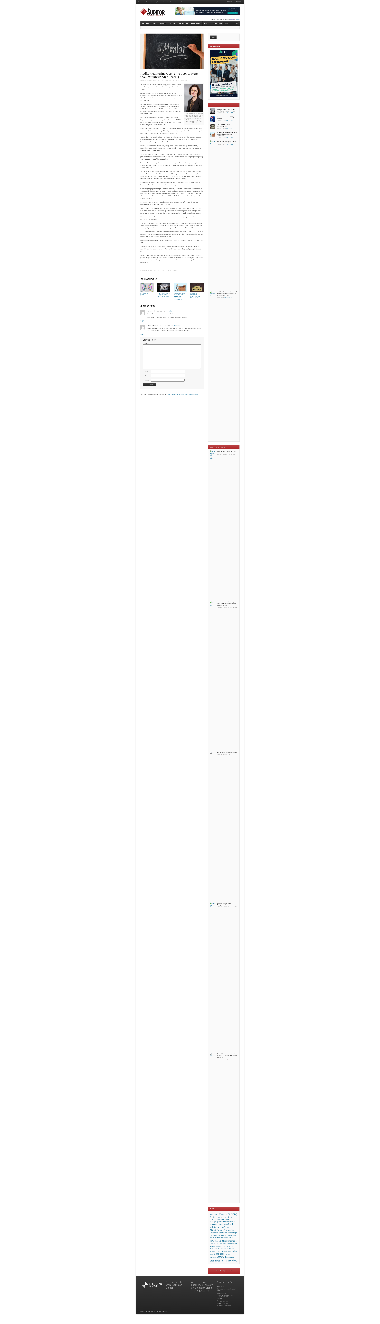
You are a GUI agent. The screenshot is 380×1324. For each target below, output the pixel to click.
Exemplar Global (223, 1224)
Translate (237, 19)
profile (224, 1251)
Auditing (163, 23)
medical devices (228, 1246)
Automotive (183, 23)
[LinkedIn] (223, 1282)
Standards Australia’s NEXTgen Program (226, 117)
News (154, 23)
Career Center (218, 23)
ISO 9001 (172, 23)
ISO (212, 1241)
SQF (219, 1257)
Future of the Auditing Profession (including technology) (223, 1231)
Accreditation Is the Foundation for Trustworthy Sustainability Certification (179, 296)
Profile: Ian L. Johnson (144, 293)
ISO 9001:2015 (229, 1241)
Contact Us (230, 1)
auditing (232, 1214)
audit (225, 1214)
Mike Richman (230, 112)
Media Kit (238, 1)
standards (230, 1257)
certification (220, 1219)
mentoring (173, 270)
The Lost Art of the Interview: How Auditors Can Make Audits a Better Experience (227, 1055)
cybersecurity (221, 1222)
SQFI (223, 1256)
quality (234, 1251)
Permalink (169, 311)
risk (226, 1254)
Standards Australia (220, 1260)
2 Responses (183, 80)
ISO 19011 (216, 1244)
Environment (196, 23)
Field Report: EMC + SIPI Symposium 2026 (223, 125)
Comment (146, 343)
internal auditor (228, 1238)
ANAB (212, 1214)
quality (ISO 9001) (217, 1254)
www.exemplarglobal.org (224, 1305)
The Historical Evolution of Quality (227, 752)
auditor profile (221, 1217)
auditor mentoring (164, 270)
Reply (142, 321)
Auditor (213, 1217)
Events (206, 23)
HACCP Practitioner (221, 1235)
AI (210, 1214)
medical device (220, 1246)
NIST (216, 1249)
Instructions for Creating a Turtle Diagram (226, 452)
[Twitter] (228, 1282)
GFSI (211, 1235)
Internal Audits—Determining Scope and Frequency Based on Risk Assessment (226, 603)
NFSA (212, 1248)
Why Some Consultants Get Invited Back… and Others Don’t (195, 295)
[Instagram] (220, 1282)
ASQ (221, 1214)
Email (147, 376)
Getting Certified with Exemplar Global (175, 1284)
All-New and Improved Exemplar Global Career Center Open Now (163, 295)
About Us (145, 23)
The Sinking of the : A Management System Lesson (225, 904)
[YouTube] (231, 1282)
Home (144, 1)
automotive (213, 1219)
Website (146, 380)
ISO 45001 (223, 1244)
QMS (229, 1251)
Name (147, 372)
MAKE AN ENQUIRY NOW (223, 1271)
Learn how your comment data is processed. (183, 394)
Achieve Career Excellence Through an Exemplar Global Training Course (202, 1286)
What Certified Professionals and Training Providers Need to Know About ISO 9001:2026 (227, 293)
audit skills (229, 1217)
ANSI (216, 1214)
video (233, 1260)
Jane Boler (150, 80)
